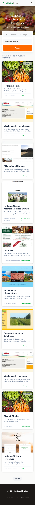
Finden (17, 48)
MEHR (17, 479)
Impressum (9, 498)
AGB (17, 498)
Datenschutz (25, 498)
